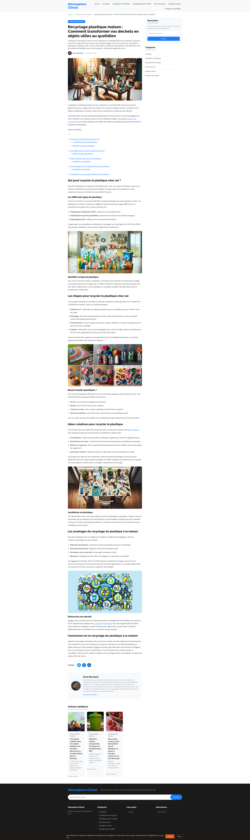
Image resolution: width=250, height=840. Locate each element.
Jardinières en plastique (81, 161)
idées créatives (133, 430)
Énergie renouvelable (173, 9)
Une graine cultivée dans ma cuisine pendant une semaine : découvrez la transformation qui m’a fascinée (76, 748)
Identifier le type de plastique (84, 146)
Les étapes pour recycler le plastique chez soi (87, 151)
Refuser (179, 836)
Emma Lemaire (111, 774)
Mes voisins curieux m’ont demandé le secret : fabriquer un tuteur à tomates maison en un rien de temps (114, 748)
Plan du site (162, 812)
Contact (130, 812)
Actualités (106, 4)
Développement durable (142, 4)
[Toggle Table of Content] (69, 134)
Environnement (159, 4)
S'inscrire (163, 39)
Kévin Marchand (90, 677)
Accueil (97, 4)
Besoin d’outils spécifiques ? (83, 153)
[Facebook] (84, 665)
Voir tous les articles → (91, 695)
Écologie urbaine (174, 4)
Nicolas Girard (72, 776)
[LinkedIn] (89, 665)
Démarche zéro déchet (81, 169)
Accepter (169, 836)
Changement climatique (121, 4)
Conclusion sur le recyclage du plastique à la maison (89, 174)
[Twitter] (79, 665)
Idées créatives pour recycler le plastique (85, 158)
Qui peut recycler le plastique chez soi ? (85, 139)
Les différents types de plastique (85, 142)
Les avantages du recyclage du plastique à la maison (89, 166)
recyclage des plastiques (102, 623)
